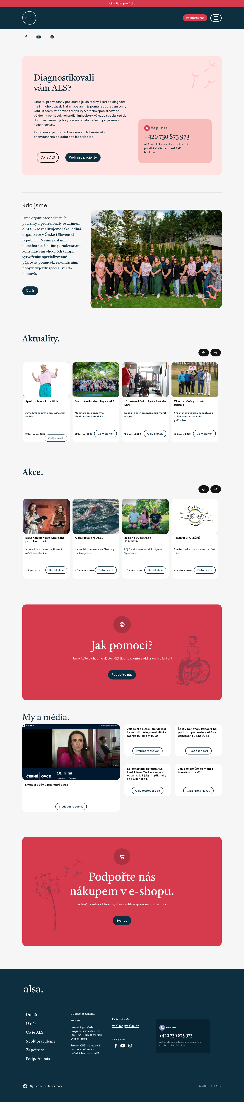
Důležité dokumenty (83, 1013)
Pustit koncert (198, 751)
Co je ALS (48, 157)
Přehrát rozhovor (147, 751)
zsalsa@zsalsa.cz (125, 1026)
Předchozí (203, 352)
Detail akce (56, 570)
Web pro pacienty (83, 157)
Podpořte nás (195, 18)
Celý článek (56, 438)
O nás (30, 291)
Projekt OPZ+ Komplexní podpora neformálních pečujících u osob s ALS (85, 1049)
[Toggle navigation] (216, 18)
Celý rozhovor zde (147, 791)
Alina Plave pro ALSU (122, 3)
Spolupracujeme (41, 1041)
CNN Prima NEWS (198, 791)
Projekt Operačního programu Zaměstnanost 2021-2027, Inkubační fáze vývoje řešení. (86, 1033)
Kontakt (75, 1020)
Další (215, 352)
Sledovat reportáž (71, 806)
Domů (31, 1015)
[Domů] (29, 18)
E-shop (122, 920)
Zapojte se (35, 1050)
